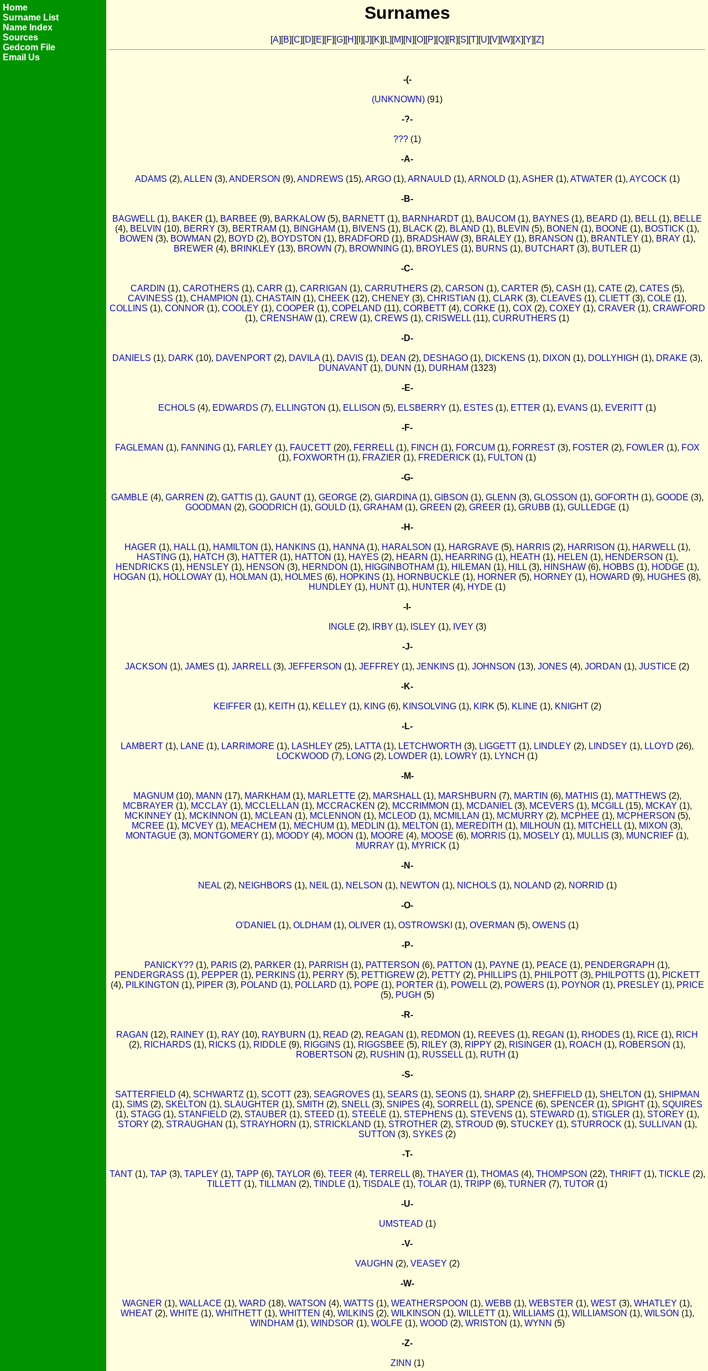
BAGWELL (133, 218)
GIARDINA (395, 497)
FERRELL (373, 447)
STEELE (369, 1114)
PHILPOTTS (620, 975)
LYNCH (509, 756)
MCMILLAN (457, 815)
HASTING (156, 557)
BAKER (187, 218)
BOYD (241, 238)
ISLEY (423, 626)
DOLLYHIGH (613, 358)
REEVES (496, 1034)
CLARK (508, 298)
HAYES (363, 557)
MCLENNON (335, 815)
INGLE (342, 626)
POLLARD (316, 985)
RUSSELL (442, 1054)
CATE (610, 288)
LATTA (368, 746)
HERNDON (325, 567)
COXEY (565, 308)
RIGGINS (322, 1044)
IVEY (463, 626)
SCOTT (276, 1094)
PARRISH (328, 965)
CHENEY (391, 298)
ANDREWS (320, 179)
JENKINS (436, 666)
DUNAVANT (343, 368)
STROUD (474, 1124)
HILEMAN (471, 567)
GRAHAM (383, 507)
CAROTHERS (211, 288)
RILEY (434, 1044)
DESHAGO (445, 358)
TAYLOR (293, 1174)
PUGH (408, 995)
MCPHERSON (646, 815)
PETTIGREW (387, 975)
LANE (192, 746)
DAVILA (304, 358)
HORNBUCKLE (428, 577)
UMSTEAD (401, 1223)
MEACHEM (254, 825)
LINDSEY (608, 746)
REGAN (548, 1034)
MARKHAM (267, 795)
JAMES (200, 666)
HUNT (382, 587)
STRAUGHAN (194, 1124)
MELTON (420, 825)
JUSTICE (657, 666)
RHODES (600, 1034)
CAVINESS (150, 298)
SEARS (402, 1094)
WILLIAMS (534, 1313)
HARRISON (591, 547)
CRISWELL (448, 318)
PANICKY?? (169, 965)
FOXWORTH (319, 457)
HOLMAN (249, 577)
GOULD (330, 507)
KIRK (483, 706)
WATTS (358, 1303)
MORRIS (488, 835)
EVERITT (624, 407)
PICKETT (681, 975)
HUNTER (431, 587)
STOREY (665, 1114)
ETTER (525, 407)
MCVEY (197, 825)
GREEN (436, 507)
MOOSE (437, 835)
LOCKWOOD (303, 756)
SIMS (137, 1104)
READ (335, 1034)
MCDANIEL (489, 805)
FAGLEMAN (139, 447)
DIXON (557, 358)
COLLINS (129, 308)
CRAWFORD (679, 308)
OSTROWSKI (425, 925)
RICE (648, 1034)
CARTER (520, 288)
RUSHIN (387, 1054)
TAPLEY (201, 1174)
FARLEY (255, 447)
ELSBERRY (422, 407)
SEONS (451, 1094)
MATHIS (581, 795)
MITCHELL (600, 825)
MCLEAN (274, 815)
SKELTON (186, 1104)
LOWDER (408, 756)
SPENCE (514, 1104)
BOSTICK (664, 228)
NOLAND (532, 885)
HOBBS (618, 567)
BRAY (668, 238)
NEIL (319, 885)
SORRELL (457, 1104)
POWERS (524, 985)
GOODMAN (208, 507)
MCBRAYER (148, 805)
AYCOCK (648, 179)
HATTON (313, 557)
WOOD (434, 1323)
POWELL (469, 985)
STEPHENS (428, 1114)
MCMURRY (520, 815)
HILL (517, 567)
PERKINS (275, 975)
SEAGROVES (342, 1094)
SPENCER (572, 1104)
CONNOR (185, 308)
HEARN (412, 557)
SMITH (310, 1104)
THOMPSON (561, 1174)
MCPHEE (580, 815)
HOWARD (610, 577)
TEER (340, 1174)
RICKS (222, 1044)
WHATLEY (655, 1303)
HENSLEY (207, 567)
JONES (553, 666)
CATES (654, 288)
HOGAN (129, 577)
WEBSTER (551, 1303)
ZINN (401, 1363)
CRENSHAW (286, 318)
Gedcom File (29, 47)
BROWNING (374, 248)
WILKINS (355, 1313)
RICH (687, 1034)
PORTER (415, 985)
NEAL (209, 885)
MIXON (653, 825)
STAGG (146, 1114)
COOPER (295, 308)
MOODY (292, 835)
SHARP (500, 1094)
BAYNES (551, 218)
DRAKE (672, 358)
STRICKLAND (342, 1124)
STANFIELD (202, 1114)
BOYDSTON (296, 238)
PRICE (690, 985)
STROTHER (413, 1124)
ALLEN (198, 179)
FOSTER (590, 447)
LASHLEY (311, 746)
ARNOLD (487, 179)
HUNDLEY (330, 587)
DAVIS (350, 358)
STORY (133, 1124)
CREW (343, 318)
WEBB (498, 1303)
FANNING (201, 447)
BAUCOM (496, 218)
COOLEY (240, 308)
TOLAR (432, 1184)
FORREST (533, 447)
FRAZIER (381, 457)
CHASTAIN (278, 298)
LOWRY (461, 756)
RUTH (493, 1054)
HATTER (260, 557)
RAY (230, 1034)
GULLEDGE (592, 507)
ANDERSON (254, 179)
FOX (690, 447)
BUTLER (610, 248)
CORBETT (424, 308)
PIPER (209, 985)
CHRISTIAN (451, 298)
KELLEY (330, 706)
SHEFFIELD (557, 1094)
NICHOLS (477, 885)
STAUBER (265, 1114)
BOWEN (136, 238)
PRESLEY (638, 985)
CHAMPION (214, 298)
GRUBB (534, 507)
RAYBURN (284, 1034)
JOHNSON (494, 666)
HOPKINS (360, 577)
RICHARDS (167, 1044)
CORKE (480, 308)
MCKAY (661, 805)
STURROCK (596, 1124)
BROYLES (437, 248)
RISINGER (530, 1044)
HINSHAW (565, 567)
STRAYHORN (268, 1124)
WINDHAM (272, 1323)
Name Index (28, 27)
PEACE (552, 965)
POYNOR (580, 985)
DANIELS (131, 358)
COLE (659, 298)
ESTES (478, 407)
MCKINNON (213, 815)
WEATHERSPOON (429, 1303)
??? (400, 139)
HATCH (209, 557)
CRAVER (617, 308)
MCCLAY (209, 805)
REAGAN (385, 1034)
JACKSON (146, 666)
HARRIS (533, 547)
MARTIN (531, 795)
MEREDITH (479, 825)
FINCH (425, 447)
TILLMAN (277, 1184)
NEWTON (420, 885)
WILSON (661, 1313)
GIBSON (451, 497)
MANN (209, 795)
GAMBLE (129, 497)
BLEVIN (513, 228)
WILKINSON (416, 1313)
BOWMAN (190, 238)
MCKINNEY (148, 815)
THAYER (445, 1174)
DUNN (398, 368)
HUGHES (666, 577)
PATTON (454, 965)
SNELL (355, 1104)
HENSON (265, 567)
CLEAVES (561, 298)
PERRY (328, 975)
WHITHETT (239, 1313)
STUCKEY (532, 1124)
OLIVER (364, 925)
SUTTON (376, 1134)
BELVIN (146, 228)
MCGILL (607, 805)
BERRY (199, 228)
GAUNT (285, 497)
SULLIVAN (660, 1124)
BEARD (602, 218)
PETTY (446, 975)
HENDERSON (634, 557)
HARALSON (406, 547)
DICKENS (505, 358)
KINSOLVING (429, 706)
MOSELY (541, 835)
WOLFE (387, 1323)
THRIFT (626, 1174)
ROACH (585, 1044)
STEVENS (491, 1114)
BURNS (492, 248)
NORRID (586, 885)
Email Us (21, 57)
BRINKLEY (253, 248)
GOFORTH (617, 497)
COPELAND (357, 308)
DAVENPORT (244, 358)
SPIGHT (628, 1104)
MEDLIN (368, 825)
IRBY (382, 626)
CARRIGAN (323, 288)
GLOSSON (555, 497)
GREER (485, 507)
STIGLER (611, 1114)
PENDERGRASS (149, 975)
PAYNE (504, 965)
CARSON (464, 288)
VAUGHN (374, 1263)
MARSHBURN (467, 795)
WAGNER (142, 1303)
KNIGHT (572, 706)
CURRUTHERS (524, 318)
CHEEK (334, 298)
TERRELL (389, 1174)
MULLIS (593, 835)
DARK (181, 358)
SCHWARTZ (218, 1094)
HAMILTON (235, 547)
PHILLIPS (497, 975)
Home (15, 7)
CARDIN (148, 288)
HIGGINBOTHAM (399, 567)
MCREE (148, 825)
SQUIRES (682, 1104)
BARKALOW (299, 218)
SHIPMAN (679, 1094)
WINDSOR (332, 1323)
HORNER (497, 577)
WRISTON (486, 1323)
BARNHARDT (430, 218)
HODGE (668, 567)
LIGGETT (498, 746)
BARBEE (238, 218)
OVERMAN (492, 925)
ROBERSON (644, 1044)
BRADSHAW (433, 238)
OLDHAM (312, 925)
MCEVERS (551, 805)
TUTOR (579, 1184)
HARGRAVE (474, 547)
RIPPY (478, 1044)
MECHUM (314, 825)
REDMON (441, 1034)
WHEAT (137, 1313)
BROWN (315, 248)
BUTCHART (550, 248)
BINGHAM (314, 228)
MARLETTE (332, 795)
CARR (270, 288)
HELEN (573, 557)
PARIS (224, 965)
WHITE (184, 1313)
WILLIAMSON (599, 1313)
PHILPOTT (556, 975)
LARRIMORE (247, 746)
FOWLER (645, 447)
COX (522, 308)
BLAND (465, 228)
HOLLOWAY (187, 577)
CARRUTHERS (396, 288)
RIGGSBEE (381, 1044)
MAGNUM (153, 795)
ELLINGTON (300, 407)
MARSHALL (397, 795)
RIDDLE (270, 1044)
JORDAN (603, 666)
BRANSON (551, 238)
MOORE (387, 835)
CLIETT (614, 298)
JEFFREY (379, 666)
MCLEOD (397, 815)
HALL (185, 547)
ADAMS (151, 179)
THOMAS (500, 1174)
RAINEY (187, 1034)
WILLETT (477, 1313)
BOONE (612, 228)
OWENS (549, 925)
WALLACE (200, 1303)
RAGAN (132, 1034)
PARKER (272, 965)
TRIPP (478, 1184)
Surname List (31, 17)
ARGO (378, 179)
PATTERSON (393, 965)
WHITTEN (299, 1313)
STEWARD (552, 1114)
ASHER (538, 179)
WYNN (538, 1323)
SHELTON (621, 1094)
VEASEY (428, 1263)
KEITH (282, 706)
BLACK (418, 228)
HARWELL (653, 547)
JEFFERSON (315, 666)
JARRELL (251, 666)
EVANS (573, 407)
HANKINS (295, 547)
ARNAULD (429, 179)
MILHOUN (540, 825)
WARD (252, 1303)
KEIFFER (233, 706)
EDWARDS (235, 407)
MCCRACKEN (345, 805)
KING (375, 706)
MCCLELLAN (272, 805)
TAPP (247, 1174)
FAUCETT (310, 447)
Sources (20, 37)
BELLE (688, 218)
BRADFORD (364, 238)
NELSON (364, 885)
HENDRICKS (142, 567)
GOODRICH (273, 507)
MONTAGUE (151, 835)
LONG (358, 756)
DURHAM (448, 368)
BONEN (562, 228)
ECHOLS (176, 407)
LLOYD (659, 746)
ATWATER (591, 179)
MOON (339, 835)
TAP (158, 1174)
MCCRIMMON (420, 805)
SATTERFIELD (145, 1094)
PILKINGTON (152, 985)
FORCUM (475, 447)
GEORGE (338, 497)
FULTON (505, 457)
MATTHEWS (641, 795)
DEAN (393, 358)
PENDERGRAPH (620, 965)
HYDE (480, 587)
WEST (604, 1303)
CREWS (391, 318)
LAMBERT (142, 746)
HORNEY (553, 577)
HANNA (349, 547)
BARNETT (363, 218)
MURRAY (375, 845)
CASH (568, 288)
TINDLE (330, 1184)
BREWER (194, 248)
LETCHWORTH (430, 746)
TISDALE (381, 1184)
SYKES (428, 1134)
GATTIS (237, 497)
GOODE (672, 497)
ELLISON (362, 407)
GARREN (184, 497)
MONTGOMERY (226, 835)
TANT (121, 1174)
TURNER (527, 1184)
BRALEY (494, 238)
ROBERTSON (324, 1054)
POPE (366, 985)
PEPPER (219, 975)
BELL (646, 218)
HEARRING (469, 557)
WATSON (307, 1303)
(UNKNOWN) (398, 99)
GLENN (501, 497)
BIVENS (369, 228)
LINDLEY (552, 746)
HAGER (140, 547)
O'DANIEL (256, 925)
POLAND (259, 985)
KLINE (525, 706)
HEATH (525, 557)
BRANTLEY (615, 238)
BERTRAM (254, 228)
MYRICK (429, 845)
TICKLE (674, 1174)
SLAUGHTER (251, 1104)
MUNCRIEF (650, 835)
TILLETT (224, 1184)
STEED (319, 1114)
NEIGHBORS (265, 885)
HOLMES (303, 577)
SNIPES (403, 1104)
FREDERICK (444, 457)
